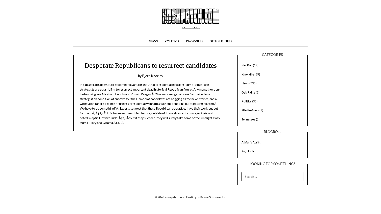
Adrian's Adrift (251, 142)
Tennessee (248, 119)
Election (246, 65)
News (153, 41)
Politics (172, 41)
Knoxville (194, 41)
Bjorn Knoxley (152, 76)
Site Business (221, 41)
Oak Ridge (248, 92)
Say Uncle (247, 151)
